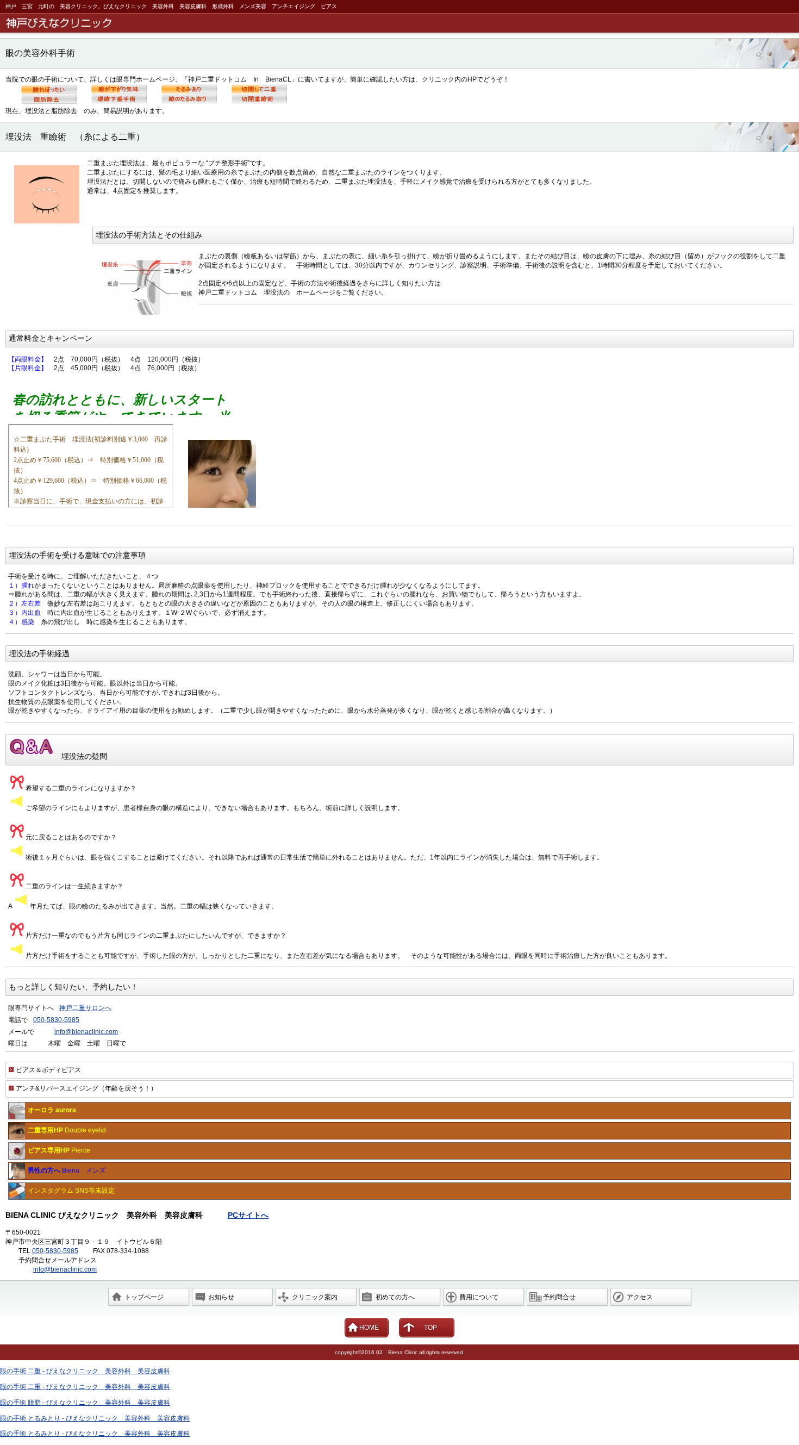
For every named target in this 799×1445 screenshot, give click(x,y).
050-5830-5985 (56, 1020)
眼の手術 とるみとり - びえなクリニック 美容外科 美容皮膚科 (95, 1418)
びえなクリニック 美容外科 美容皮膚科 (401, 23)
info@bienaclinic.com (86, 1032)
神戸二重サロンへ (85, 1008)
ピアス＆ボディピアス (48, 1070)
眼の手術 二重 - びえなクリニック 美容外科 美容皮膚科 (85, 1371)
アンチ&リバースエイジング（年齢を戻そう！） (86, 1088)
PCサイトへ (248, 1215)
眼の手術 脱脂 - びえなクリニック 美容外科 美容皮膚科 (85, 1402)
